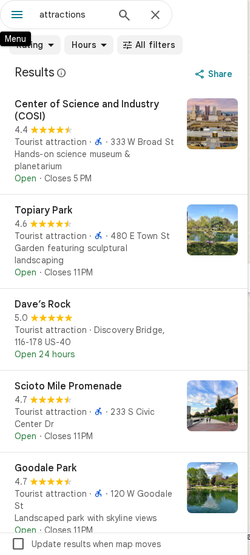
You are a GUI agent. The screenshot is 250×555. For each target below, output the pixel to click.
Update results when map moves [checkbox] (86, 544)
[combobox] (73, 14)
